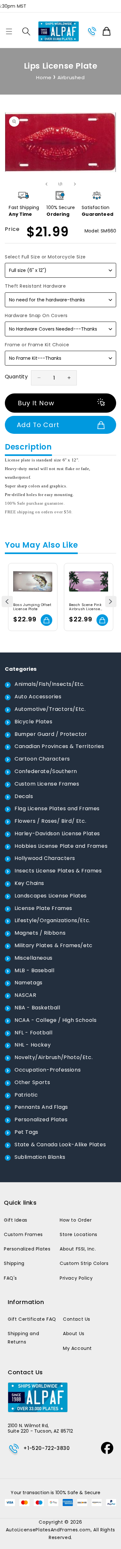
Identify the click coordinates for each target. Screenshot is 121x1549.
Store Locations (78, 1234)
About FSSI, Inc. (78, 1249)
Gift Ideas (15, 1220)
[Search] (26, 31)
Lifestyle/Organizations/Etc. (52, 920)
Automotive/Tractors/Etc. (50, 709)
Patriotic (26, 1095)
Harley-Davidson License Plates (57, 833)
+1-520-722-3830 (46, 1448)
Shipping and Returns (23, 1337)
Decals (24, 796)
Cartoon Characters (42, 758)
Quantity (16, 376)
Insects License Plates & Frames (58, 870)
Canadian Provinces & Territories (59, 746)
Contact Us (76, 1319)
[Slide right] (75, 184)
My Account (77, 1348)
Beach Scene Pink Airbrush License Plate (85, 607)
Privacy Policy (76, 1278)
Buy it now (36, 403)
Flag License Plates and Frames (57, 808)
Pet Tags (26, 1132)
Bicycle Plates (33, 721)
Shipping (14, 1263)
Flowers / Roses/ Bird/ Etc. (50, 821)
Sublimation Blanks (40, 1157)
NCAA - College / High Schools (55, 1020)
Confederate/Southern (46, 771)
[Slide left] (46, 184)
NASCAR (25, 995)
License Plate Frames (43, 908)
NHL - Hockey (33, 1044)
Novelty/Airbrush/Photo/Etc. (54, 1057)
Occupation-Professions (48, 1069)
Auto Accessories (38, 696)
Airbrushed (71, 77)
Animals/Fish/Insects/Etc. (50, 684)
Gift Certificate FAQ (32, 1319)
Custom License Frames (47, 783)
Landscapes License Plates (51, 895)
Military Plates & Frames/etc (54, 945)
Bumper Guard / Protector (51, 734)
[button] (9, 31)
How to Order (76, 1220)
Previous (7, 601)
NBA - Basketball (37, 1007)
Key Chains (29, 883)
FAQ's (10, 1278)
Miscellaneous (34, 958)
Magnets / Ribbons (40, 933)
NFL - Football (33, 1032)
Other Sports (32, 1082)
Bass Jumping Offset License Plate (32, 607)
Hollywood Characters (45, 858)
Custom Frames (23, 1234)
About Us (74, 1333)
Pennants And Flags (41, 1107)
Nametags (29, 982)
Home (43, 77)
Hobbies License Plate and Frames (61, 846)
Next (110, 601)
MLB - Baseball (34, 970)
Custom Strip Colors (84, 1263)
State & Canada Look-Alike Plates (60, 1144)
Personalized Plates (41, 1119)
